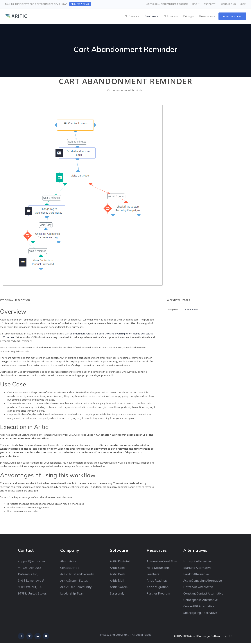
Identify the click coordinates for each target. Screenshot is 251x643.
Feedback (153, 574)
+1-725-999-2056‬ (29, 568)
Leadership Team (72, 593)
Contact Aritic (69, 568)
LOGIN (243, 4)
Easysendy (117, 593)
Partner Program (158, 593)
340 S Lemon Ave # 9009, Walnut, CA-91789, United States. (32, 587)
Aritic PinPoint (120, 561)
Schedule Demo (232, 16)
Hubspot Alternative (197, 561)
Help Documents (158, 568)
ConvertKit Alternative (198, 606)
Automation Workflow (162, 561)
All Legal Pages (141, 634)
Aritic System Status (74, 581)
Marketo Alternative (197, 568)
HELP (195, 4)
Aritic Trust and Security (77, 574)
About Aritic (68, 561)
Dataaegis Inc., (28, 574)
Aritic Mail (117, 581)
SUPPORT (209, 4)
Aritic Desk (117, 574)
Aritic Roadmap (157, 581)
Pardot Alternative (196, 574)
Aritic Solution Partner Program (167, 4)
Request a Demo (80, 4)
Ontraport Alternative (198, 587)
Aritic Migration (157, 587)
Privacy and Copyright (114, 634)
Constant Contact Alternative (203, 593)
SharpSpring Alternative (200, 613)
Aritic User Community (76, 587)
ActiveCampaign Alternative (202, 581)
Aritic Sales (117, 568)
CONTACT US (228, 4)
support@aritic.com (31, 561)
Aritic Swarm (119, 587)
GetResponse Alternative (200, 600)
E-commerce (191, 309)
